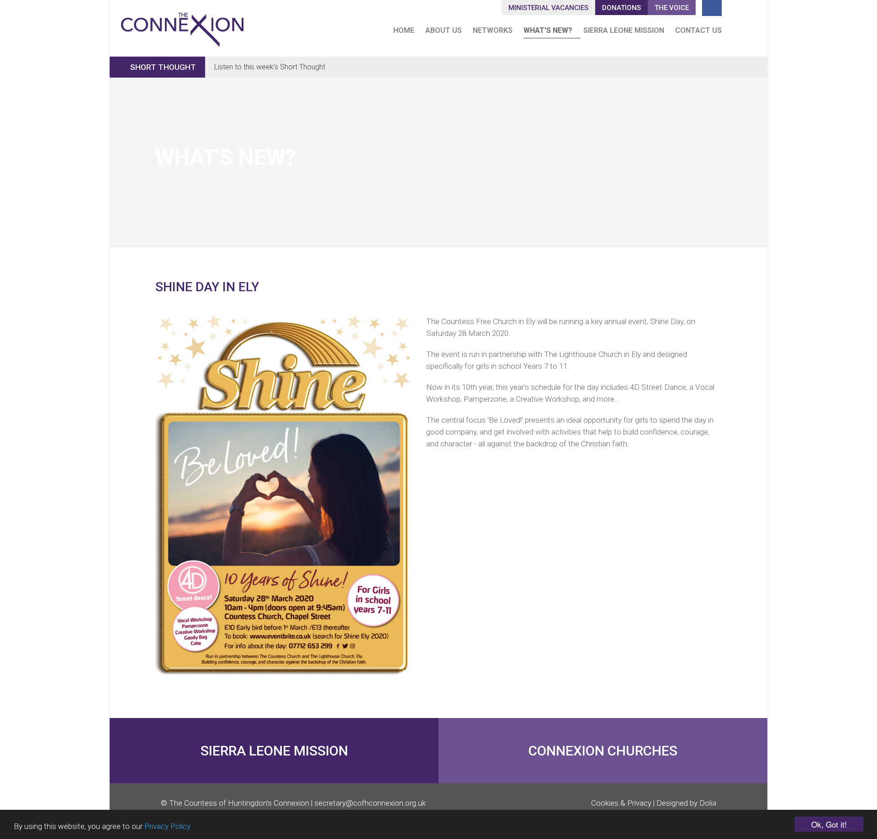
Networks (492, 30)
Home (403, 30)
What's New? (547, 30)
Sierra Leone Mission (623, 30)
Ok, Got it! (829, 824)
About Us (443, 30)
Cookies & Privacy (621, 803)
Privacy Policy (167, 826)
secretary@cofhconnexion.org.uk (370, 803)
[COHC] (182, 26)
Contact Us (698, 30)
